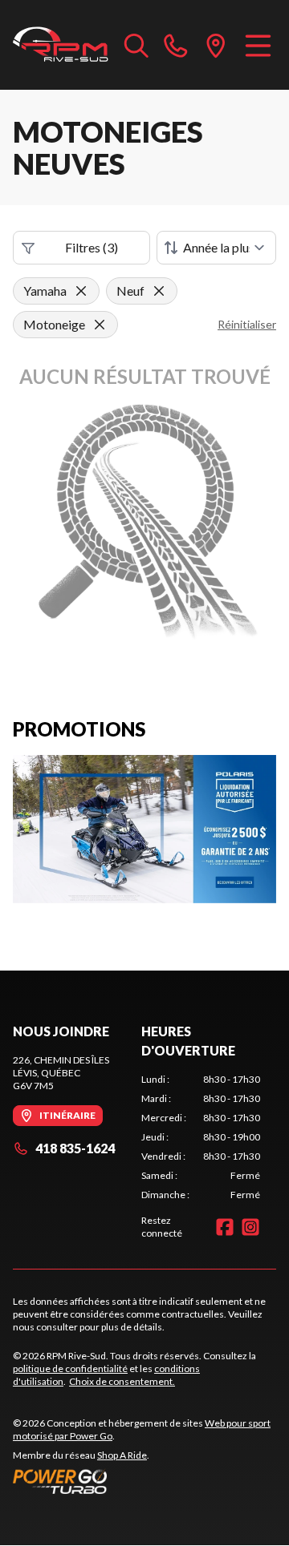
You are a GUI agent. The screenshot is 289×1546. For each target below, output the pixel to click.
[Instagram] (250, 1227)
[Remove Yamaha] (81, 291)
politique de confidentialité (70, 1368)
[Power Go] (144, 1481)
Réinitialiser (247, 324)
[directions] (216, 44)
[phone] (176, 44)
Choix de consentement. (122, 1381)
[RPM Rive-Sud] (60, 45)
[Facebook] (224, 1227)
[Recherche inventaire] (136, 44)
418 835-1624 (75, 1148)
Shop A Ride (122, 1455)
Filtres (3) (91, 247)
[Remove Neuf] (159, 291)
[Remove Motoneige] (100, 324)
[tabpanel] (200, 1137)
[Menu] (258, 45)
